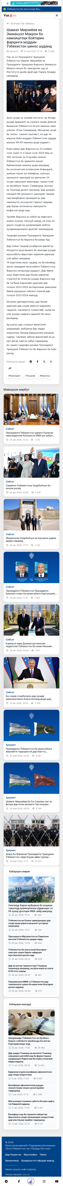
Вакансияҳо (12, 1160)
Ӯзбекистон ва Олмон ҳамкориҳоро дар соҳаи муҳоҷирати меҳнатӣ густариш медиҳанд (29, 923)
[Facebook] (37, 361)
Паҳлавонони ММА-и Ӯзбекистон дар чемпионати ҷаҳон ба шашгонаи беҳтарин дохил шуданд (30, 984)
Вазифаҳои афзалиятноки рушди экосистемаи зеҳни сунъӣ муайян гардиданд (26, 1088)
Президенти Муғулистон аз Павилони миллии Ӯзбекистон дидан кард (28, 937)
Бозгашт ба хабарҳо (22, 23)
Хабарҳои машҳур (20, 1004)
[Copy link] (9, 368)
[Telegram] (30, 361)
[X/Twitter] (43, 361)
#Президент (14, 375)
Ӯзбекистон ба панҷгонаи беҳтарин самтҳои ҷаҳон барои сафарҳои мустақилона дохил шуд (27, 952)
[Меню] (57, 15)
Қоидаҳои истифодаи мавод (37, 1160)
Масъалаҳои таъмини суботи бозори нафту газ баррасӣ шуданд (31, 1102)
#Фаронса (45, 375)
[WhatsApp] (50, 361)
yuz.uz (26, 1174)
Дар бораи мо (13, 1154)
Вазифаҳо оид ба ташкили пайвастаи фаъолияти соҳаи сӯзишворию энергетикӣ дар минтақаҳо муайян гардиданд (31, 1117)
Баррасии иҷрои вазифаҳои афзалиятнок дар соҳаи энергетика (30, 1073)
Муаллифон (30, 1154)
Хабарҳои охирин (19, 871)
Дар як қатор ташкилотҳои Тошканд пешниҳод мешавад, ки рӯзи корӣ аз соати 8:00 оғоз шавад (30, 968)
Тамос (43, 1154)
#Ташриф (30, 375)
